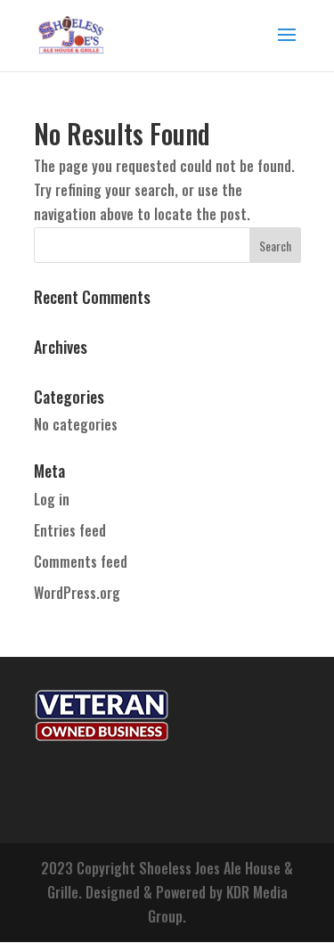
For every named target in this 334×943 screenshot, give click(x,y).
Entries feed (70, 530)
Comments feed (80, 561)
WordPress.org (77, 592)
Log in (51, 499)
